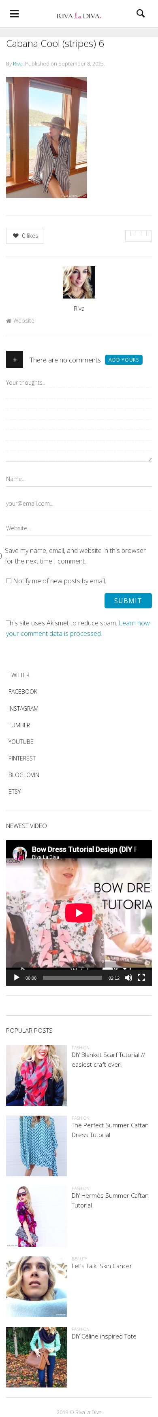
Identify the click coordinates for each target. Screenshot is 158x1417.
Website (23, 320)
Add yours (124, 359)
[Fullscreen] (141, 978)
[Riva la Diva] (79, 13)
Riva (18, 63)
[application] (79, 913)
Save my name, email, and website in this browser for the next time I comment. (75, 556)
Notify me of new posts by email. (59, 580)
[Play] (17, 978)
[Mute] (128, 978)
